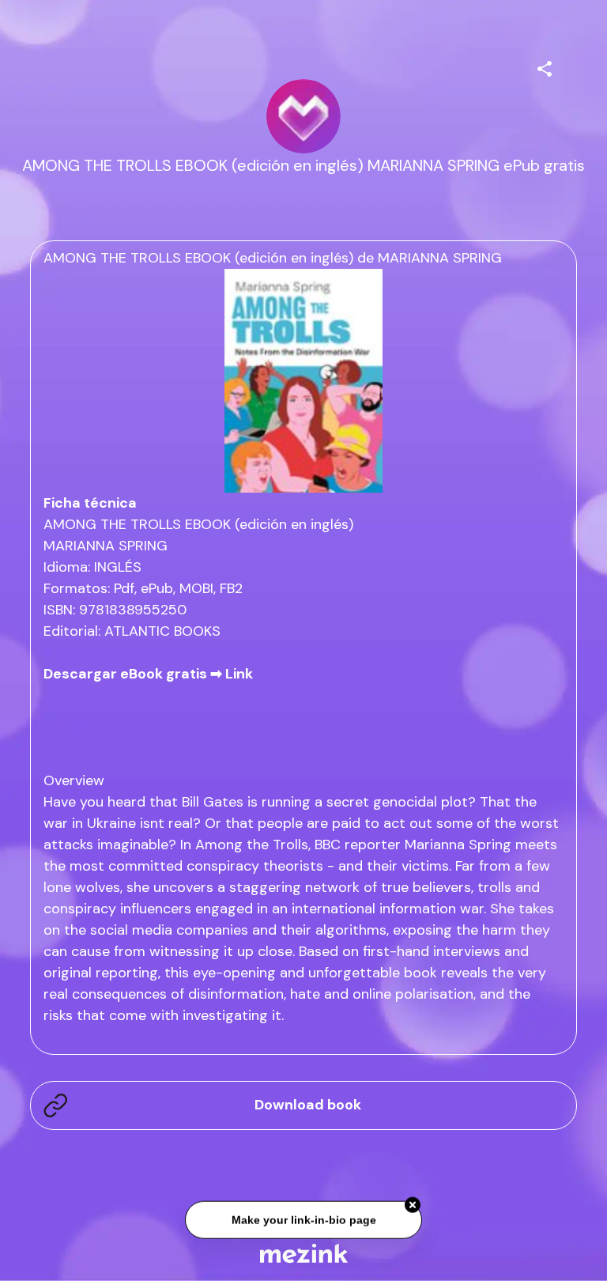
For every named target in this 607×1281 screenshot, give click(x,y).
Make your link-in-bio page (303, 1217)
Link (239, 673)
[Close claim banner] (412, 1203)
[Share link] (544, 66)
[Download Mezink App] (304, 1253)
